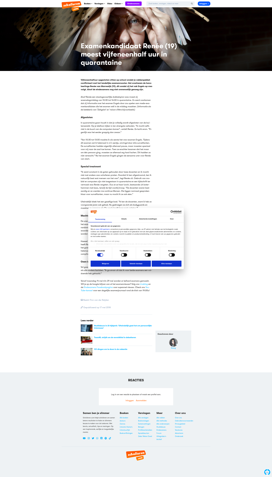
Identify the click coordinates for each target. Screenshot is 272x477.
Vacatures (178, 430)
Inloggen (203, 4)
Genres (122, 424)
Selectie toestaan (136, 263)
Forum (159, 433)
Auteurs (122, 421)
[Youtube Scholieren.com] (85, 439)
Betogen (141, 427)
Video (109, 4)
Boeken (87, 4)
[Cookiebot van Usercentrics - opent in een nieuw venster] (172, 212)
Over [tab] (172, 219)
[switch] (124, 255)
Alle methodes (162, 421)
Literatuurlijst (125, 430)
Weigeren (105, 263)
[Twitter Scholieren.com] (94, 439)
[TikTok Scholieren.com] (110, 439)
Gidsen (117, 4)
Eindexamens (133, 4)
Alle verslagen (143, 418)
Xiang (173, 348)
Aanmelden (141, 400)
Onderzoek (179, 436)
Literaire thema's (126, 427)
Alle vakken (161, 418)
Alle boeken (124, 418)
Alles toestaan (166, 263)
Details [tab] (124, 219)
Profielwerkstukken (145, 430)
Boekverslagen (143, 421)
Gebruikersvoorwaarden (184, 421)
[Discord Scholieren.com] (102, 439)
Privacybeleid (180, 424)
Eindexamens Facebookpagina (98, 287)
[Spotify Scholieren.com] (106, 439)
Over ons (178, 418)
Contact (178, 427)
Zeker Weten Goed (145, 436)
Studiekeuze (161, 427)
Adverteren (179, 433)
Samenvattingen (144, 424)
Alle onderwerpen (163, 424)
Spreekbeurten (143, 433)
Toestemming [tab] (100, 219)
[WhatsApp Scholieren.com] (98, 439)
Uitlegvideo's (161, 436)
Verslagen (98, 4)
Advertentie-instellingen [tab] (148, 219)
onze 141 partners (103, 229)
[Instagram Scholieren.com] (89, 439)
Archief (159, 439)
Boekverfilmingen (126, 433)
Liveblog (144, 284)
